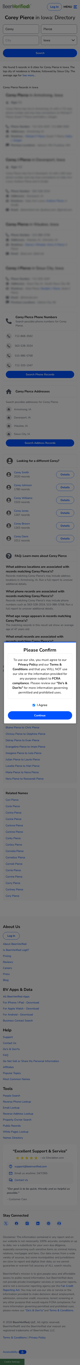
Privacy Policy (28, 664)
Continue (40, 715)
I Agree (41, 705)
